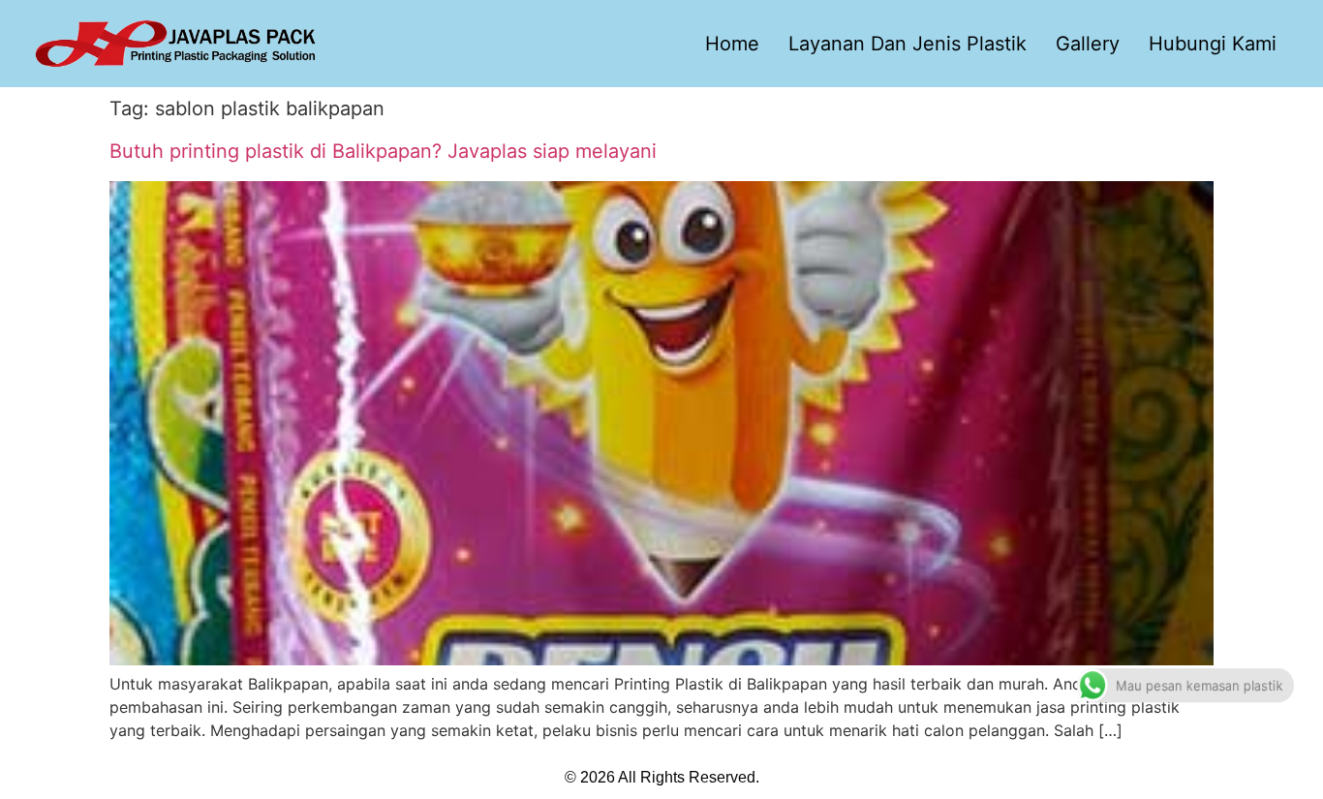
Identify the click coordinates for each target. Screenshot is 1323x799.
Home (732, 43)
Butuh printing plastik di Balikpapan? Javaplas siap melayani (383, 151)
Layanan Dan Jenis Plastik (907, 43)
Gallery (1088, 43)
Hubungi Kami (1213, 43)
